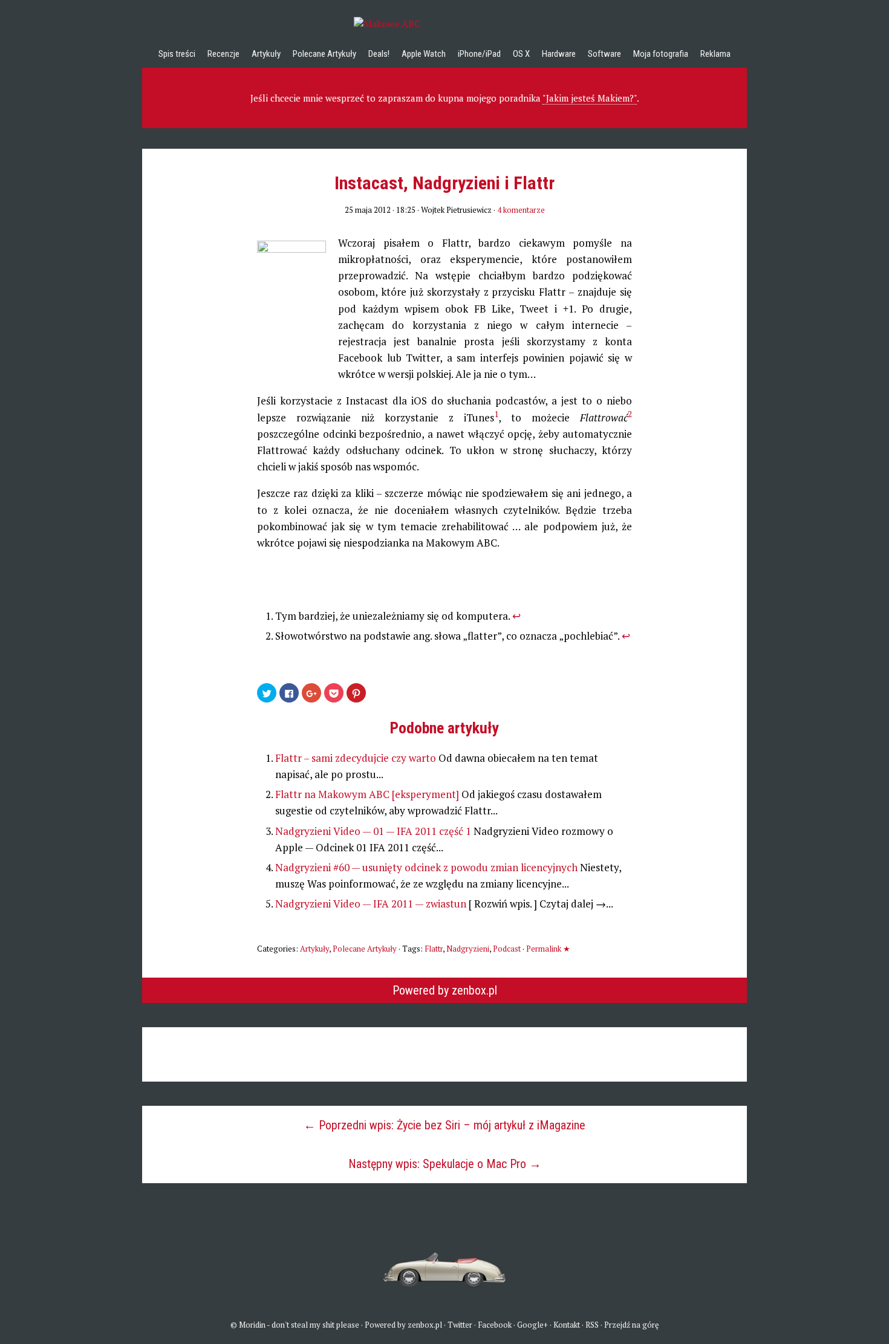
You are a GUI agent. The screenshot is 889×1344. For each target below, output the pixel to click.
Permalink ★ (548, 948)
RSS (592, 1324)
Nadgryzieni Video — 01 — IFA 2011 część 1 (374, 831)
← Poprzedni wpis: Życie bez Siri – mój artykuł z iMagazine (444, 1125)
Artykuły (266, 53)
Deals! (378, 53)
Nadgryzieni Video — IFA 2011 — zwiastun (372, 904)
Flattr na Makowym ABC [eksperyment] (368, 794)
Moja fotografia (660, 53)
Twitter (460, 1324)
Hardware (559, 53)
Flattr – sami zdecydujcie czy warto (356, 758)
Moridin (252, 1324)
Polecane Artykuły (324, 53)
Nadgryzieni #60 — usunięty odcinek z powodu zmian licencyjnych (427, 867)
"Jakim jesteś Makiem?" (589, 98)
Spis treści (176, 53)
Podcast (507, 948)
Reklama (715, 53)
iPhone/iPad (479, 53)
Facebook (495, 1324)
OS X (521, 53)
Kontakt (566, 1324)
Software (604, 53)
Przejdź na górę (631, 1324)
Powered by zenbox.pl (444, 990)
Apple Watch (424, 53)
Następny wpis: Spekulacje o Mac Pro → (444, 1164)
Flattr (434, 948)
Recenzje (223, 53)
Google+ (532, 1324)
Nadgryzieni (467, 948)
